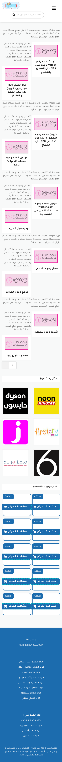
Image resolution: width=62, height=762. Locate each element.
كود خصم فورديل (31, 720)
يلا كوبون (23, 755)
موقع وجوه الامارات (17, 292)
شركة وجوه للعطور (46, 332)
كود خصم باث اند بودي (31, 677)
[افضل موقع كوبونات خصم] (11, 6)
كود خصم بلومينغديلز (31, 682)
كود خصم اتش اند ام (31, 662)
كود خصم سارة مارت (31, 688)
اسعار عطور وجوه (17, 355)
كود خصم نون (31, 736)
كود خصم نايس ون (31, 725)
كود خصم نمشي (31, 730)
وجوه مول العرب (18, 228)
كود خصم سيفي (31, 698)
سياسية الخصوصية (31, 645)
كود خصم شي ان (31, 715)
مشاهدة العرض (46, 507)
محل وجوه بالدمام (47, 268)
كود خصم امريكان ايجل (31, 667)
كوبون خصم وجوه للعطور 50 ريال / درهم (16, 162)
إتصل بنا (31, 640)
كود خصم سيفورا (31, 693)
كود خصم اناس (31, 672)
